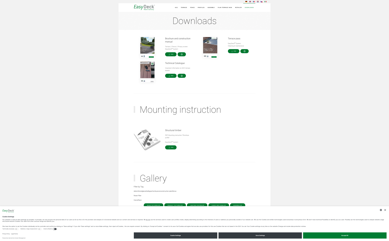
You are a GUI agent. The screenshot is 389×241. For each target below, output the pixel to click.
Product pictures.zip (175, 205)
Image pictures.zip (153, 205)
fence (174, 191)
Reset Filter (137, 196)
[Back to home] (150, 7)
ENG (172, 54)
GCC (176, 7)
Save (140, 200)
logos (150, 191)
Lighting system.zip (197, 205)
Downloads (249, 7)
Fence (192, 7)
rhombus (155, 191)
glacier (144, 191)
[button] (182, 54)
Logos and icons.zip (219, 205)
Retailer (238, 7)
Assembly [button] (211, 7)
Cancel (136, 200)
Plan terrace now (225, 7)
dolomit (136, 191)
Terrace (184, 7)
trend (140, 191)
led (147, 191)
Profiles (201, 7)
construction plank (166, 191)
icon (159, 191)
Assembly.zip (237, 205)
